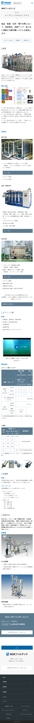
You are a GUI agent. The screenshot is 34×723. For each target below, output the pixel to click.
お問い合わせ (8, 714)
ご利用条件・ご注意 (8, 706)
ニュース (5, 701)
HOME (4, 677)
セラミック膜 (8, 40)
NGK (9, 718)
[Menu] (32, 3)
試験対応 (26, 40)
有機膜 (17, 40)
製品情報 (5, 686)
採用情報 (5, 691)
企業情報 (5, 681)
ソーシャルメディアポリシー (9, 710)
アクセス (5, 696)
